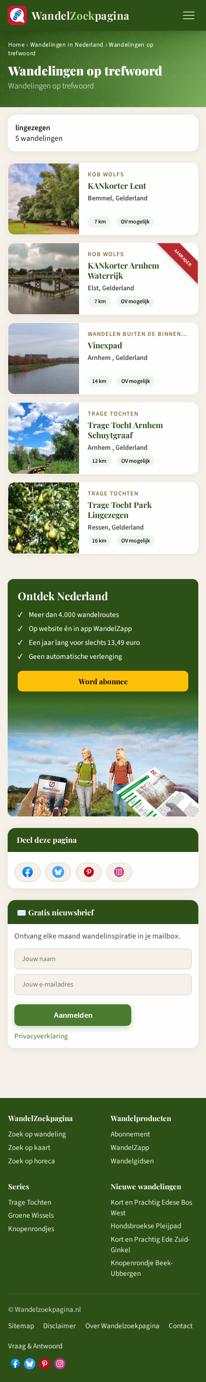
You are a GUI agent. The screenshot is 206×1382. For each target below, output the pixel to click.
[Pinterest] (89, 872)
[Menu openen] (188, 15)
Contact (181, 1325)
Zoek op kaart (29, 1147)
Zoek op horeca (31, 1161)
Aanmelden (73, 1015)
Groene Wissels (31, 1215)
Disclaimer (59, 1325)
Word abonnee (103, 681)
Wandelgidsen (132, 1161)
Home (16, 44)
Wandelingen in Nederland (66, 44)
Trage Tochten (29, 1202)
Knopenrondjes (31, 1228)
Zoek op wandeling (37, 1134)
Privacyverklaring (41, 1036)
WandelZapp (130, 1147)
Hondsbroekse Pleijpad (146, 1226)
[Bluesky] (58, 872)
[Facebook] (27, 872)
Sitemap (21, 1325)
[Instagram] (119, 872)
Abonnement (130, 1134)
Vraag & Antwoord (35, 1346)
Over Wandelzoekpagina (122, 1325)
